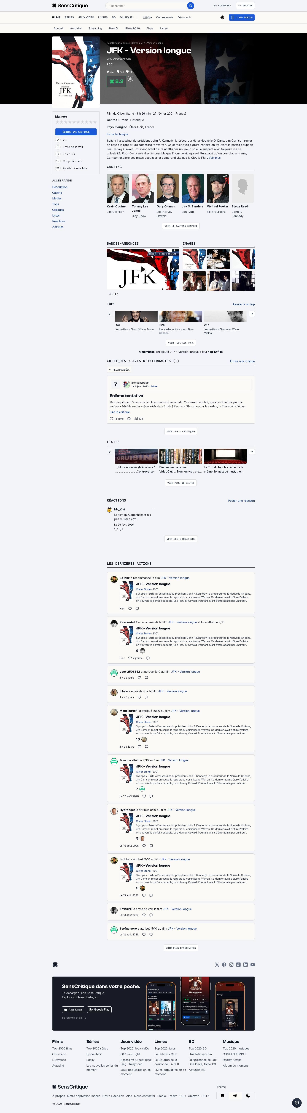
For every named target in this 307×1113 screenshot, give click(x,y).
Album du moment (235, 1065)
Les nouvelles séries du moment (102, 1068)
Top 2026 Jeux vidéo (134, 1048)
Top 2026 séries (97, 1048)
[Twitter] (217, 965)
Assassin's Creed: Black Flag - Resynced (136, 1062)
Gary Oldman (166, 206)
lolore (124, 691)
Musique (231, 1041)
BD (191, 1041)
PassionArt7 (128, 622)
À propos (58, 1096)
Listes (113, 441)
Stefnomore (128, 928)
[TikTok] (238, 965)
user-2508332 (130, 671)
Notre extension (113, 1096)
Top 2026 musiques (236, 1048)
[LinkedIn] (245, 965)
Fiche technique (117, 134)
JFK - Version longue (152, 43)
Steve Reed (240, 206)
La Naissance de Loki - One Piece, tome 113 (204, 1062)
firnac (124, 760)
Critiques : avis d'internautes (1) (143, 360)
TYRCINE (126, 909)
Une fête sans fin (200, 1054)
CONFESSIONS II (235, 1054)
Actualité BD (197, 1070)
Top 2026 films (62, 1048)
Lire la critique (120, 412)
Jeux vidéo (131, 1041)
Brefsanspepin (140, 382)
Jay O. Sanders (192, 206)
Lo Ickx (125, 578)
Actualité (58, 1065)
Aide (129, 1096)
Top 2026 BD (198, 1048)
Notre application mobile (83, 1096)
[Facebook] (224, 965)
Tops (111, 304)
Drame (134, 43)
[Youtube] (253, 965)
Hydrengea (128, 810)
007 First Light (130, 1054)
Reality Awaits (232, 1060)
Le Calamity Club (166, 1054)
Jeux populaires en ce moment (135, 1072)
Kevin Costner (117, 206)
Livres (161, 1041)
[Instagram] (231, 965)
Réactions (116, 500)
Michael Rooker (217, 206)
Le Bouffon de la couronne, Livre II (167, 1062)
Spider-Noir (94, 1054)
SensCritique (113, 43)
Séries (92, 1041)
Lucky (90, 1060)
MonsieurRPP (129, 711)
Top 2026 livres (165, 1048)
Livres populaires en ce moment (170, 1072)
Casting (114, 166)
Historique (137, 120)
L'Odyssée (59, 1060)
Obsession (59, 1054)
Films (126, 43)
